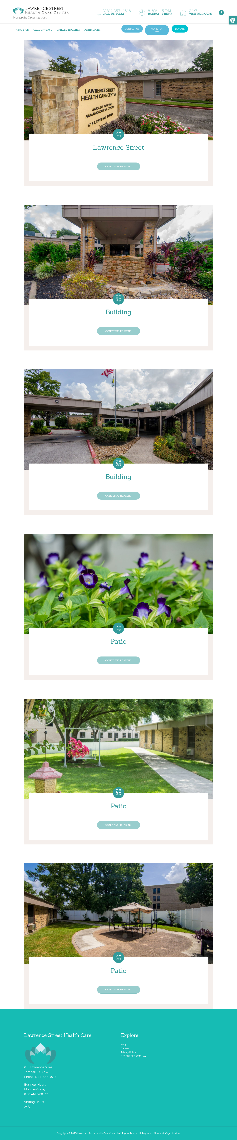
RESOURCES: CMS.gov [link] (133, 1056)
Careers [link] (125, 1048)
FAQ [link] (123, 1044)
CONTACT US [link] (132, 28)
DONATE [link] (180, 28)
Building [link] (118, 312)
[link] (233, 20)
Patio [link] (118, 641)
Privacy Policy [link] (128, 1052)
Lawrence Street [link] (118, 148)
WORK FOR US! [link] (157, 30)
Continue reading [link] (118, 166)
